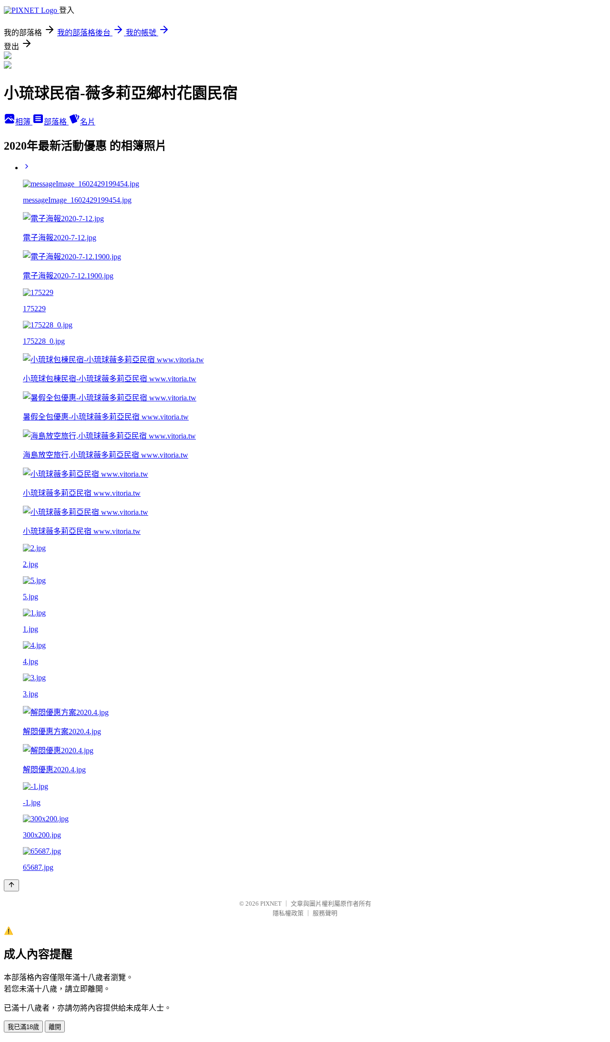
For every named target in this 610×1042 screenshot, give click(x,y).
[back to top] (11, 885)
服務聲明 (325, 913)
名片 (87, 122)
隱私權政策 (288, 913)
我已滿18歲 (23, 1027)
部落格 (56, 122)
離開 (55, 1027)
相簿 (23, 122)
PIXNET (271, 903)
